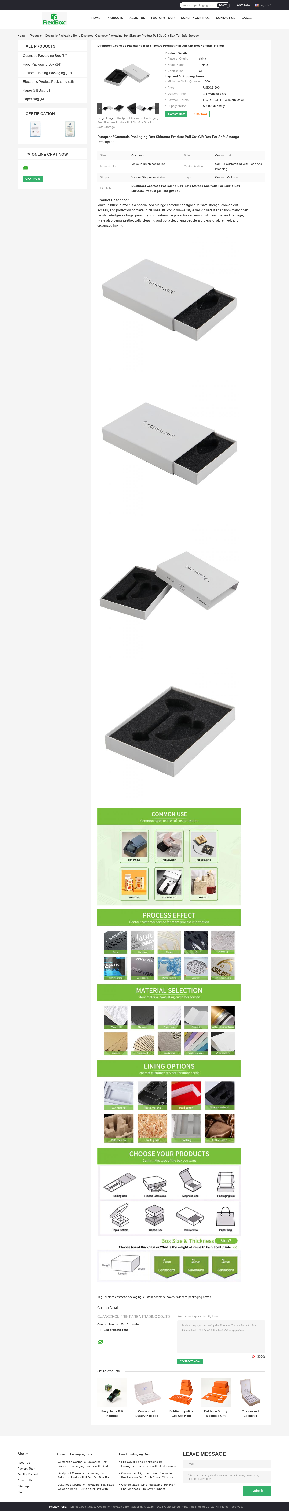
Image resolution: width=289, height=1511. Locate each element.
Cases (247, 17)
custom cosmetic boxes (159, 1297)
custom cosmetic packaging (123, 1297)
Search (223, 5)
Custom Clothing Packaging (44, 73)
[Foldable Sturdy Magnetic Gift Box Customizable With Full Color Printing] (216, 1392)
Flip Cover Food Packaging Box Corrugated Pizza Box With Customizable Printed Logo (149, 1464)
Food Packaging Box (38, 64)
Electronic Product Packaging (45, 81)
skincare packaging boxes (193, 1297)
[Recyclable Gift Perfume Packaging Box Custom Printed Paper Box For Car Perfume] (112, 1392)
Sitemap (23, 1486)
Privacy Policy (58, 1506)
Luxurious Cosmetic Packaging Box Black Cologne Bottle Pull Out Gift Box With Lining (86, 1487)
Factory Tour (163, 17)
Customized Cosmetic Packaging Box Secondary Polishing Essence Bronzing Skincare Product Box (250, 1414)
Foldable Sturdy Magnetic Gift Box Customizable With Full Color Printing (215, 1414)
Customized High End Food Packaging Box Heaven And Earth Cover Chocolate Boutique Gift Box (148, 1475)
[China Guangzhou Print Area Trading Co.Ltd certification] (35, 129)
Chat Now (243, 5)
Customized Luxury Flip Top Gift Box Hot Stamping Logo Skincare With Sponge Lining (146, 1414)
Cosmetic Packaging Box (61, 35)
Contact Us (225, 17)
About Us (137, 17)
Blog (20, 1492)
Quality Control (195, 17)
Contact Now (176, 114)
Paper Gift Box (34, 90)
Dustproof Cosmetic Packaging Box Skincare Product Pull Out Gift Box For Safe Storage (127, 122)
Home (95, 17)
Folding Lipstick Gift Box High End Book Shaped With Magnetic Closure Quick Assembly (181, 1414)
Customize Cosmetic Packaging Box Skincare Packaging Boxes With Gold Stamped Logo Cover (83, 1464)
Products (115, 17)
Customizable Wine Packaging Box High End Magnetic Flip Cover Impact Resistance (148, 1487)
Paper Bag (31, 99)
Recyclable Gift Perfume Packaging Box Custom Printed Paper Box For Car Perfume (112, 1414)
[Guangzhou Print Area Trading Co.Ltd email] (28, 168)
